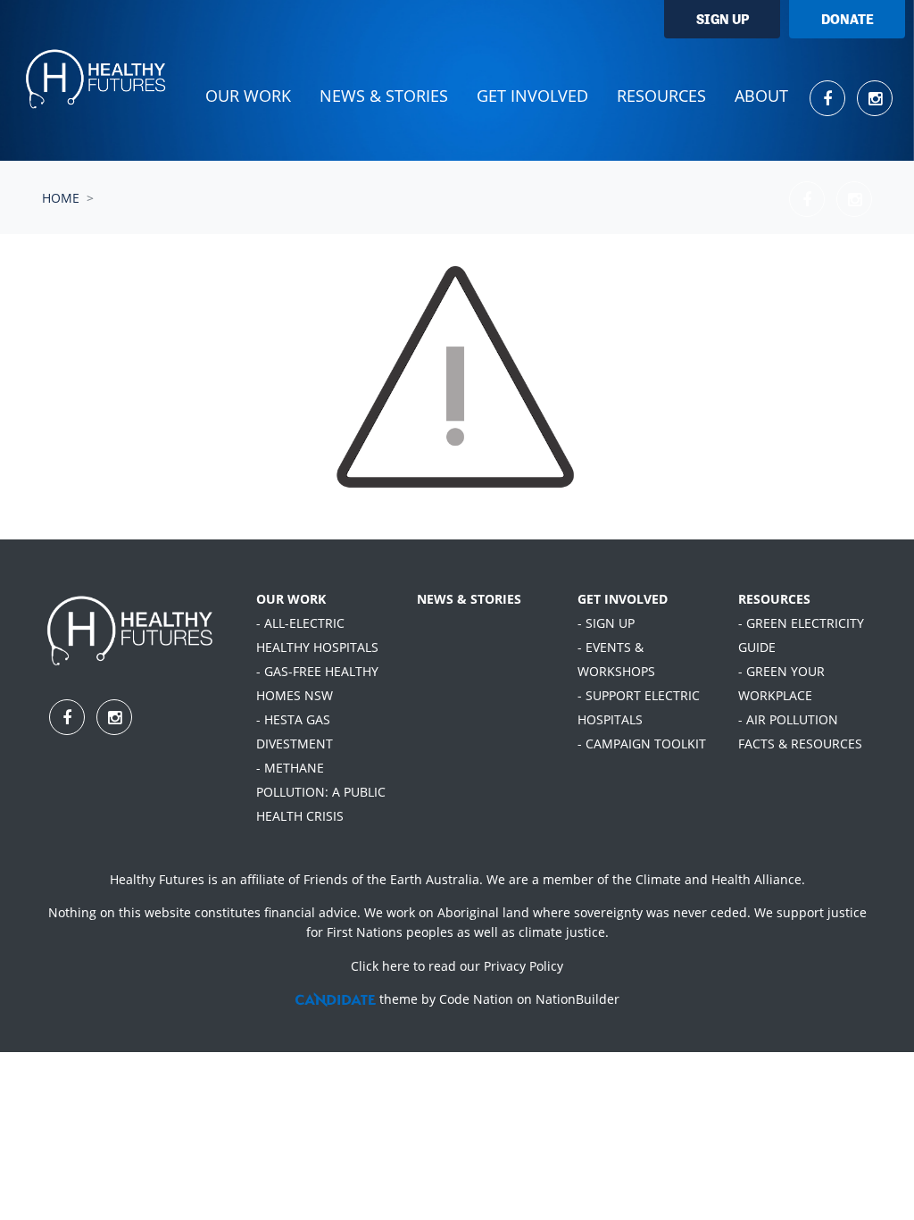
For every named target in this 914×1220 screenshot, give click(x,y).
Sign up (722, 19)
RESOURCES (774, 598)
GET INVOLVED (622, 598)
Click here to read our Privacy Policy (457, 965)
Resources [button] (661, 95)
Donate (847, 19)
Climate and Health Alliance (719, 879)
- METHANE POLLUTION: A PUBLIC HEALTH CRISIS (321, 791)
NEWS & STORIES (469, 598)
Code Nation (476, 998)
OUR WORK (291, 598)
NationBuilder (577, 998)
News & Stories (384, 95)
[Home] (96, 80)
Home (60, 197)
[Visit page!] (830, 98)
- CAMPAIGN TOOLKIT (641, 743)
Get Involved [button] (532, 95)
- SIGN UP (606, 622)
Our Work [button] (248, 95)
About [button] (761, 95)
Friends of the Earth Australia (391, 879)
